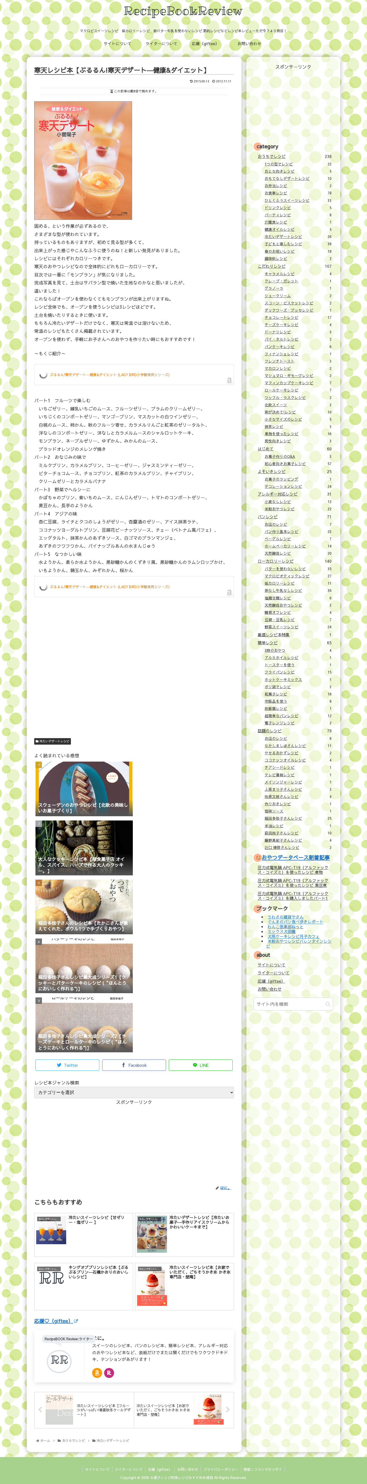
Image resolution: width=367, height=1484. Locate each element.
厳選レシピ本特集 (294, 634)
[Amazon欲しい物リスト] (97, 1373)
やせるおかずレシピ (298, 752)
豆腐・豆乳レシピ (298, 619)
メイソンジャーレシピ (298, 782)
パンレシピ (294, 516)
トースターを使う (298, 664)
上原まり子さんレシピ (298, 789)
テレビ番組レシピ (298, 774)
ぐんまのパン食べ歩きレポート (296, 922)
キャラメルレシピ (298, 273)
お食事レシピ (298, 192)
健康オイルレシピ (298, 229)
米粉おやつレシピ (298, 508)
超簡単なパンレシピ (298, 715)
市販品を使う (298, 701)
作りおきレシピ (298, 803)
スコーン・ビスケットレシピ (298, 302)
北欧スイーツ (298, 404)
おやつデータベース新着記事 (296, 857)
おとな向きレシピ (298, 171)
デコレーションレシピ (298, 486)
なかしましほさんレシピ (298, 745)
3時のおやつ (298, 650)
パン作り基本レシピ (298, 531)
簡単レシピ (294, 642)
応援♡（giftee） (53, 1320)
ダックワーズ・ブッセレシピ (298, 310)
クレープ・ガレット (298, 280)
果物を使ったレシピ (298, 433)
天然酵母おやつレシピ (298, 605)
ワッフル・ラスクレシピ (298, 397)
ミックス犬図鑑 (282, 931)
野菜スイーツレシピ (298, 626)
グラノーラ (298, 288)
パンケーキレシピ (298, 346)
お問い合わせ (270, 989)
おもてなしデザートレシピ (298, 178)
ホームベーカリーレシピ (298, 545)
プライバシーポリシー (220, 1469)
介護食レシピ (298, 222)
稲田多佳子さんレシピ (298, 818)
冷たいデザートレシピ (53, 741)
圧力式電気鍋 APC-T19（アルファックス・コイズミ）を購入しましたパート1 (293, 896)
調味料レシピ (298, 258)
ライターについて (274, 972)
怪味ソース (298, 811)
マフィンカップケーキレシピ (298, 382)
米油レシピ (298, 825)
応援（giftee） (271, 981)
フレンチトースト (298, 361)
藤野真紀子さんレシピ (298, 840)
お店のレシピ (298, 524)
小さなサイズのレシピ (298, 419)
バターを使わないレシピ (298, 568)
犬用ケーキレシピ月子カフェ (294, 936)
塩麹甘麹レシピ (298, 597)
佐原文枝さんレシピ (298, 796)
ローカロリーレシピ (294, 561)
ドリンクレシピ (298, 207)
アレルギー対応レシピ (294, 494)
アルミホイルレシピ (298, 657)
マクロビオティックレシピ (298, 575)
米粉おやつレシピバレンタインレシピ (299, 943)
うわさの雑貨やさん (286, 917)
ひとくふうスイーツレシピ (298, 200)
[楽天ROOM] (109, 1373)
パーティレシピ (298, 214)
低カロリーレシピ (298, 583)
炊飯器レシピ (298, 708)
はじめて (294, 448)
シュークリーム (298, 295)
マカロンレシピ (298, 368)
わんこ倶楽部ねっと (286, 926)
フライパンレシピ (298, 672)
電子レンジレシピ (298, 722)
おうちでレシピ (294, 156)
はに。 (99, 1338)
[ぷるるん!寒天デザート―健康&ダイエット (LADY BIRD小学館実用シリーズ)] (83, 218)
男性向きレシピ (298, 440)
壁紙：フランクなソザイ (263, 1469)
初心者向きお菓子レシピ (298, 463)
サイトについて (272, 964)
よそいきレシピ (294, 471)
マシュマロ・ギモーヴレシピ (298, 375)
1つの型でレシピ (298, 163)
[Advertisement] (134, 677)
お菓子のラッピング (298, 479)
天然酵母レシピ (298, 553)
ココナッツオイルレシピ (298, 760)
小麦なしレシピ (298, 501)
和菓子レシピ (298, 693)
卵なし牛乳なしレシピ (298, 590)
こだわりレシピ (294, 266)
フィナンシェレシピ (298, 353)
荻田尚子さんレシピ (298, 832)
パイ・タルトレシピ (298, 339)
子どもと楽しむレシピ (298, 243)
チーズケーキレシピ (298, 324)
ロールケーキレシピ (298, 390)
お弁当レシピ (298, 185)
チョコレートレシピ (298, 317)
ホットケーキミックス (298, 679)
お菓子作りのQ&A (298, 456)
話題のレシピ (294, 730)
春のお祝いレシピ (298, 251)
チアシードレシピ (298, 767)
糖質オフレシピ (298, 612)
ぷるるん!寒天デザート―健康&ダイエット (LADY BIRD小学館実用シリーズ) (110, 374)
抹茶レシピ (298, 426)
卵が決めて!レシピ (298, 411)
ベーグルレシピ (298, 538)
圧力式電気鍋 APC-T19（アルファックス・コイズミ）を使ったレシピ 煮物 (293, 870)
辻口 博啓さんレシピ (298, 847)
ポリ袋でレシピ (298, 686)
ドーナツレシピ (298, 331)
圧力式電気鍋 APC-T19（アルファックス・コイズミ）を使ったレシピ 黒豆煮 (293, 883)
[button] (328, 1004)
